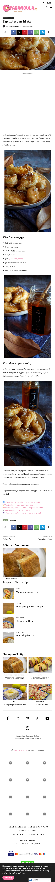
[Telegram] (42, 32)
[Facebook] (13, 32)
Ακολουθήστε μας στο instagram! (18, 505)
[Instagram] (18, 719)
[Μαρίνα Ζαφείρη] (4, 26)
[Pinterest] (25, 32)
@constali (13, 520)
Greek (35, 880)
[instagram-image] (10, 762)
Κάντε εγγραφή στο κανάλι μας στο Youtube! (23, 508)
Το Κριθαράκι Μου (25, 635)
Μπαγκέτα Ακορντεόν (27, 591)
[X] (19, 32)
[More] (48, 32)
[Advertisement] (27, 102)
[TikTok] (37, 719)
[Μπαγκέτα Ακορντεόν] (8, 593)
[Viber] (30, 32)
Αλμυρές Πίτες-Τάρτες (13, 579)
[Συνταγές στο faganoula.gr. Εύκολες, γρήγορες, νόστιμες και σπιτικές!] (20, 8)
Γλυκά (18, 603)
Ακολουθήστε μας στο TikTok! (17, 510)
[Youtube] (47, 719)
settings (21, 873)
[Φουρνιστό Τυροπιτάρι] (24, 562)
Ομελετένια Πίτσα (25, 621)
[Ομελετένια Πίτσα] (8, 622)
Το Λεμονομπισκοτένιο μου (30, 606)
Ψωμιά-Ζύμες (8, 18)
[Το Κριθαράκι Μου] (8, 637)
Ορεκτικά (20, 618)
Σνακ (18, 588)
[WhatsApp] (36, 32)
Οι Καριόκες (8, 539)
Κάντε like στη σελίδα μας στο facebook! (22, 502)
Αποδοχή (8, 878)
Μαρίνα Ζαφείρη (14, 26)
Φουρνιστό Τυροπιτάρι (15, 582)
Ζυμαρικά (20, 632)
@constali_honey (16, 258)
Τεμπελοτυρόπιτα (45, 539)
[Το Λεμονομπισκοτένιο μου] (8, 608)
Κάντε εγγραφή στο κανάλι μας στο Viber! (22, 513)
